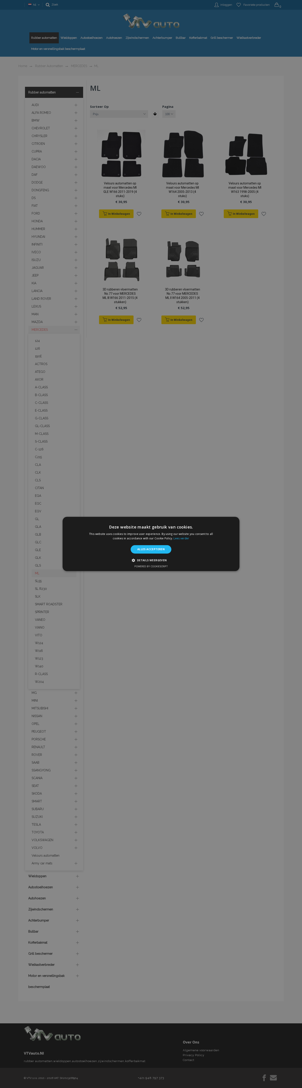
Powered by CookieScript (151, 566)
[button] (151, 560)
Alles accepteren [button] (151, 549)
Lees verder (181, 538)
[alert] (151, 544)
